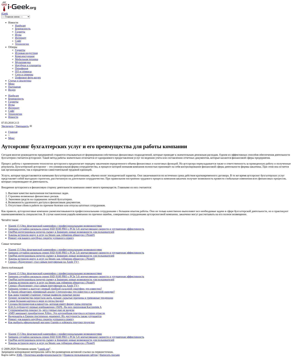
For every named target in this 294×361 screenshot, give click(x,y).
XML (19, 355)
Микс (11, 83)
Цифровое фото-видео (28, 77)
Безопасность (22, 28)
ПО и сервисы (23, 71)
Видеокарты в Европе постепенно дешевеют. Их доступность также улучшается (54, 316)
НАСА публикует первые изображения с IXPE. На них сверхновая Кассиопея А (55, 307)
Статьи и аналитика (19, 80)
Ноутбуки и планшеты (28, 65)
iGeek (4, 13)
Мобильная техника (26, 59)
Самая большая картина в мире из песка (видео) (36, 300)
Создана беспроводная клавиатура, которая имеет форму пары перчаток (50, 304)
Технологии (22, 43)
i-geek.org (43, 348)
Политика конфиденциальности (43, 355)
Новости (13, 117)
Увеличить (7, 126)
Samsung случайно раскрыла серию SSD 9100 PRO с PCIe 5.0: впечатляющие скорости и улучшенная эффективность (76, 228)
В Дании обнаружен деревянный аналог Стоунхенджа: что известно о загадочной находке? (61, 291)
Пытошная (14, 86)
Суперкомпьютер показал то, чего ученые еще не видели (41, 310)
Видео (11, 89)
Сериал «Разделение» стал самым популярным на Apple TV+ (43, 261)
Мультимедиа (23, 62)
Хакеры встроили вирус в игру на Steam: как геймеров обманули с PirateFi (51, 235)
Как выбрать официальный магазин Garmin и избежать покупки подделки (51, 322)
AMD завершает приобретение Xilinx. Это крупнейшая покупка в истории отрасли (56, 313)
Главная (12, 132)
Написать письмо (110, 355)
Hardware (20, 25)
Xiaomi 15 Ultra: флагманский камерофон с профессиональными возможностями (55, 225)
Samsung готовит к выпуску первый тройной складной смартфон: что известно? (55, 288)
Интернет (20, 37)
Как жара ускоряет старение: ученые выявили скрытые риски (44, 294)
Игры (18, 34)
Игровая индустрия (26, 53)
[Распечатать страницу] (30, 125)
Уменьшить (22, 126)
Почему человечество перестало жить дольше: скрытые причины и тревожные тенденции (60, 297)
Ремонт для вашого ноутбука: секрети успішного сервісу (41, 238)
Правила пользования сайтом (80, 355)
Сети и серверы (24, 74)
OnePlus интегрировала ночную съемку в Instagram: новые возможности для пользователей (61, 231)
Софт (18, 40)
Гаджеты (20, 31)
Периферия (21, 68)
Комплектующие (25, 56)
